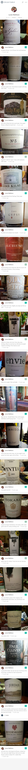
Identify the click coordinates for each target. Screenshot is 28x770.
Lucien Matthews (9, 47)
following (20, 17)
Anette (7, 715)
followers (14, 17)
